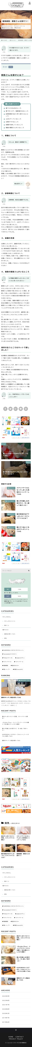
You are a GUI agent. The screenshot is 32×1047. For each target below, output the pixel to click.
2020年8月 (5, 1009)
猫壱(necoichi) (18, 669)
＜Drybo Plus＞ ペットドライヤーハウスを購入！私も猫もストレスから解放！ (15, 723)
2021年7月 (5, 1004)
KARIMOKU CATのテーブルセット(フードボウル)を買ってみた (15, 735)
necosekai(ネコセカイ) (10, 654)
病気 (12, 27)
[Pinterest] (26, 409)
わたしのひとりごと (9, 621)
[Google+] (15, 409)
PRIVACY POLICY (16, 1039)
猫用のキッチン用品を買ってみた (11, 697)
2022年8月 (5, 1000)
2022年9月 (5, 996)
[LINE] (21, 409)
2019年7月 (5, 1017)
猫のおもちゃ (15, 665)
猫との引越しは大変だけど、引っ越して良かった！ (23, 503)
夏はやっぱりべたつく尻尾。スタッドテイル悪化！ (15, 717)
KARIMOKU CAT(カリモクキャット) (14, 650)
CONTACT (20, 1036)
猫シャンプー (7, 669)
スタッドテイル (7, 661)
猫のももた (7, 27)
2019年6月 (5, 1022)
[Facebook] (5, 409)
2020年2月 (5, 1013)
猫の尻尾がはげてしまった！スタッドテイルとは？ (23, 516)
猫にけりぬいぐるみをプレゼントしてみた (23, 529)
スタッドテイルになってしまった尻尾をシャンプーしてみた (23, 491)
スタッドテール (19, 661)
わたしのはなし (11, 501)
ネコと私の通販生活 (21, 1042)
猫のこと (6, 625)
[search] (29, 570)
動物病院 (18, 27)
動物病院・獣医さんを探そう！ (23, 854)
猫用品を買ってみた (9, 634)
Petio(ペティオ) (8, 657)
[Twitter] (10, 409)
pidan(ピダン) (20, 657)
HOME (5, 40)
